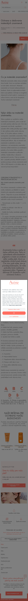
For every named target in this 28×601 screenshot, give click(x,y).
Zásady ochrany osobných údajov (15, 305)
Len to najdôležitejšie (14, 316)
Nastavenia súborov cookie (14, 309)
